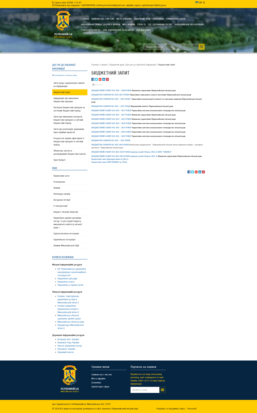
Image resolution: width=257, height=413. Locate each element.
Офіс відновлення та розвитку (118, 30)
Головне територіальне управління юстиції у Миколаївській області (68, 299)
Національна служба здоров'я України (100, 24)
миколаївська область (63, 35)
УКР (200, 2)
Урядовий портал (66, 352)
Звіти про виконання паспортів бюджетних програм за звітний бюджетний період (68, 119)
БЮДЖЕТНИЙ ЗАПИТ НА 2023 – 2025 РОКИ (111, 128)
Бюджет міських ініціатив (66, 212)
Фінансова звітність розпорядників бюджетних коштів (70, 152)
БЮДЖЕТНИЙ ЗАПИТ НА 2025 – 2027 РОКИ (111, 111)
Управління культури (67, 278)
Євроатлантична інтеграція (66, 233)
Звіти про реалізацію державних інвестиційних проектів (69, 131)
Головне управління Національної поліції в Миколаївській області (68, 309)
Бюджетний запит (62, 92)
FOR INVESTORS (144, 30)
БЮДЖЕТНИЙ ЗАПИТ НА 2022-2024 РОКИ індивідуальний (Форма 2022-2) (124, 156)
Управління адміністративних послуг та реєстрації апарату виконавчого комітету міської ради (68, 223)
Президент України (66, 349)
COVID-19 (141, 24)
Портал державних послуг (70, 345)
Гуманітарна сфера (175, 18)
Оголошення (59, 181)
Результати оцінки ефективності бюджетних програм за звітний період (69, 141)
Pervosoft (192, 408)
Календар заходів (62, 193)
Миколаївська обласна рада (71, 321)
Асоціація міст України (68, 339)
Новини (57, 187)
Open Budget (59, 160)
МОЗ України (128, 24)
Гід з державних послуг (160, 24)
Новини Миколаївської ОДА (66, 245)
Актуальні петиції (62, 199)
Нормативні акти (61, 175)
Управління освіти (66, 281)
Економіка (158, 18)
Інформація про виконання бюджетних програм (66, 100)
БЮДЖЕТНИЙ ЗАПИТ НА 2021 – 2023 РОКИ (111, 136)
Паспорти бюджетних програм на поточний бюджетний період (69, 109)
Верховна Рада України (68, 342)
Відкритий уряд (142, 18)
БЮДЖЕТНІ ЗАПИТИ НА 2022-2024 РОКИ (110, 145)
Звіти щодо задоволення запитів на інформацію (69, 85)
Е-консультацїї (60, 205)
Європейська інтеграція (64, 239)
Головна (85, 18)
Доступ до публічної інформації (141, 64)
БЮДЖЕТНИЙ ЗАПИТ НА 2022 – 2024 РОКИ (111, 132)
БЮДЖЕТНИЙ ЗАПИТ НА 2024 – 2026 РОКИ (111, 123)
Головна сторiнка (99, 64)
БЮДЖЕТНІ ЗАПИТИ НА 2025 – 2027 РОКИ (110, 106)
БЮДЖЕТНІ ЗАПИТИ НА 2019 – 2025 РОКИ (110, 99)
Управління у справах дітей (70, 285)
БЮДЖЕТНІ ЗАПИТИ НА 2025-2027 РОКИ (110, 95)
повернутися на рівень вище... (66, 75)
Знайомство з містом (102, 18)
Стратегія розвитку (90, 30)
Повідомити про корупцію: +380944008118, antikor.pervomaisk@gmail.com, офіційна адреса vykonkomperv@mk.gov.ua (110, 5)
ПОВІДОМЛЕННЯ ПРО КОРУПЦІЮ (189, 24)
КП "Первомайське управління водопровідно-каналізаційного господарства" (72, 272)
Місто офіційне (124, 18)
